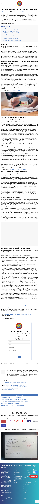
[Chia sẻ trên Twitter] (11, 363)
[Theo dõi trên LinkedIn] (2, 500)
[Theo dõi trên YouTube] (3, 500)
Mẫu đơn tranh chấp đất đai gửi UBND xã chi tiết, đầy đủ (14, 385)
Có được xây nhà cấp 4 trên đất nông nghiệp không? (11, 397)
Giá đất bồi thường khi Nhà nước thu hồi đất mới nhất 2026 (12, 405)
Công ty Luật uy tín (5, 490)
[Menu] (1, 3)
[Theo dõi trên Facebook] (2, 498)
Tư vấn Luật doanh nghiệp (6, 492)
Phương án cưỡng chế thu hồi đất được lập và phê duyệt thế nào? (13, 399)
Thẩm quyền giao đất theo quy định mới (11, 34)
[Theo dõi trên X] (7, 498)
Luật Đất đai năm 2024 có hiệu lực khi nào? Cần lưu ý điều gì (14, 305)
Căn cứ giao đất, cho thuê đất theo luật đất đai (12, 40)
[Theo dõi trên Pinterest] (11, 498)
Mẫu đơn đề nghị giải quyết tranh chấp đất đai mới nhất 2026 (15, 386)
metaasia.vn (7, 476)
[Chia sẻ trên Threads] (13, 363)
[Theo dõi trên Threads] (9, 498)
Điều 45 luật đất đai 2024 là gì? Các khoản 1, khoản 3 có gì (14, 382)
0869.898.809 (7, 477)
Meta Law (5, 20)
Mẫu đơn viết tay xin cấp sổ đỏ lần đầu (10, 388)
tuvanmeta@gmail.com (5, 475)
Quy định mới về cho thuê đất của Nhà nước (11, 35)
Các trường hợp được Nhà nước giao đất (11, 32)
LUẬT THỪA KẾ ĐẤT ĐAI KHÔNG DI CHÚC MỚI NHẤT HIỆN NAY (15, 303)
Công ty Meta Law (5, 11)
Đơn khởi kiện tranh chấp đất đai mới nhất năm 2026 (13, 383)
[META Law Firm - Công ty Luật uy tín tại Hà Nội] (19, 3)
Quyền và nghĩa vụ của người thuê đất (11, 38)
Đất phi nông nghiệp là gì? (7, 307)
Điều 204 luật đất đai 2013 (14, 90)
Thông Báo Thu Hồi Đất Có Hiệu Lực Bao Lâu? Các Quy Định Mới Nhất (14, 401)
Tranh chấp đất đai (20, 11)
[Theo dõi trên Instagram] (3, 498)
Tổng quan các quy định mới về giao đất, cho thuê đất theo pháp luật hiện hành (18, 29)
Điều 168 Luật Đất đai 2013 (8, 389)
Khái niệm (5, 28)
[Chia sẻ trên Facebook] (8, 363)
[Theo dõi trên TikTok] (5, 498)
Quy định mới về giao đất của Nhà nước (10, 31)
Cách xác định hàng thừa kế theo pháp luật (17, 169)
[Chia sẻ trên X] (10, 363)
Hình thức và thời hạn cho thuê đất (10, 37)
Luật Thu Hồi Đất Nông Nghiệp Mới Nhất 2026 (10, 403)
